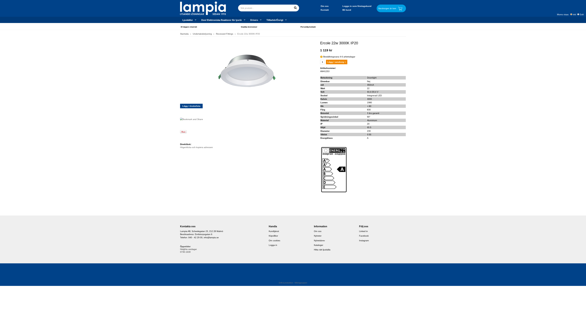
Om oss (325, 6)
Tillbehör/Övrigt (274, 20)
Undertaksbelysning (202, 34)
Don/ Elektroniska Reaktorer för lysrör (221, 20)
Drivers (254, 20)
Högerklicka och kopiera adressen (196, 147)
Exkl (582, 14)
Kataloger (318, 245)
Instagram (364, 240)
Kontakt (325, 10)
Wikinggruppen (301, 283)
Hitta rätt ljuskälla (322, 249)
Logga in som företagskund (356, 6)
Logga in (273, 245)
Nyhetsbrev (319, 240)
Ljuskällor (187, 20)
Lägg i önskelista (191, 106)
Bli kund (346, 10)
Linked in (363, 231)
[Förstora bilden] (247, 71)
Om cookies (274, 240)
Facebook (364, 236)
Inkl (574, 14)
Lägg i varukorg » (336, 62)
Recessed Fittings (224, 34)
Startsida (184, 34)
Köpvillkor (273, 236)
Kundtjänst (274, 231)
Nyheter (318, 236)
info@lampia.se (211, 237)
